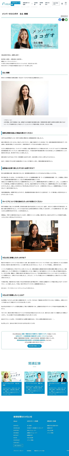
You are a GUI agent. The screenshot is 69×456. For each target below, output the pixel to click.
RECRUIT (16, 435)
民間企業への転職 (51, 421)
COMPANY (16, 440)
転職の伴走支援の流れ (52, 425)
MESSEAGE (16, 428)
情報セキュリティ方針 (39, 451)
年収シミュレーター (31, 430)
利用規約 (29, 451)
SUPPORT (16, 430)
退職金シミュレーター (32, 433)
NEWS (15, 438)
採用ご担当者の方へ (55, 3)
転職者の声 (30, 435)
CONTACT (16, 442)
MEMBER (16, 433)
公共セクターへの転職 (15, 3)
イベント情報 (30, 440)
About (15, 421)
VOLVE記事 (30, 438)
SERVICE (15, 425)
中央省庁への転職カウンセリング (35, 428)
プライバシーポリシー (18, 451)
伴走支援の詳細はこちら (34, 346)
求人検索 (29, 425)
